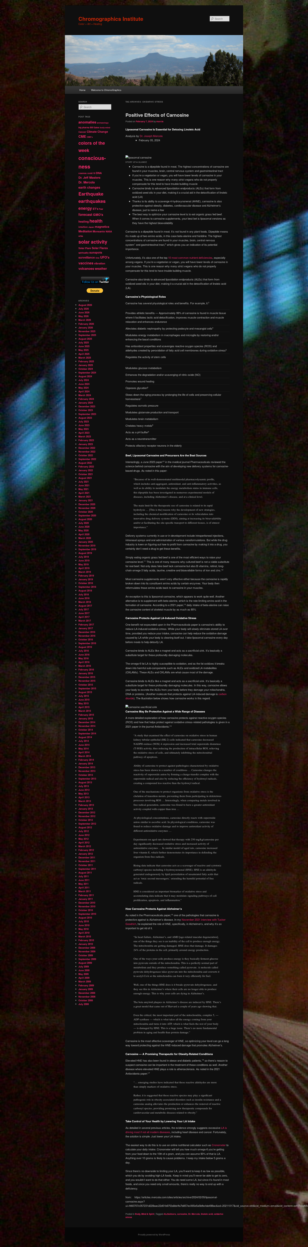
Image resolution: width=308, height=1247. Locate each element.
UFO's (104, 257)
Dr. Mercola (194, 1214)
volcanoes (86, 268)
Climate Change (97, 132)
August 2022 (85, 462)
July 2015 (83, 696)
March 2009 (84, 981)
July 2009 (83, 966)
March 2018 (84, 602)
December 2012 (86, 812)
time (97, 257)
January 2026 (85, 327)
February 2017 (86, 624)
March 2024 (84, 395)
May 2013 (83, 793)
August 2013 (85, 782)
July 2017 (83, 609)
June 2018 (83, 598)
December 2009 (86, 947)
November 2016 (86, 635)
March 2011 (84, 891)
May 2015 (83, 703)
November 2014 (86, 726)
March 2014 (84, 756)
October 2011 (85, 865)
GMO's (98, 214)
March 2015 (84, 710)
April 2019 (83, 568)
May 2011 (83, 883)
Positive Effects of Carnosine (157, 115)
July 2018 (83, 594)
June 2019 (83, 560)
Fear (101, 209)
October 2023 (85, 410)
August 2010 (85, 917)
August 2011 (85, 872)
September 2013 (87, 778)
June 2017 (83, 613)
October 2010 (85, 910)
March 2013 (84, 801)
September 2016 (87, 643)
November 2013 (86, 771)
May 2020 (83, 530)
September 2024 (87, 372)
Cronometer (219, 1145)
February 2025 (86, 361)
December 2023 (86, 406)
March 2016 (84, 665)
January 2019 (85, 579)
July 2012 (83, 831)
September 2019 (87, 549)
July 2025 (83, 342)
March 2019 (84, 571)
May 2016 (83, 658)
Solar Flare (84, 248)
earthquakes (92, 201)
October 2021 (85, 474)
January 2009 (85, 989)
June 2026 (83, 312)
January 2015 (85, 718)
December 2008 (86, 993)
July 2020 (83, 523)
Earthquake (90, 193)
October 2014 (85, 729)
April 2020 (83, 534)
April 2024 (83, 391)
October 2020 (85, 511)
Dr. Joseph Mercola (151, 136)
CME (82, 136)
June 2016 (83, 654)
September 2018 (87, 586)
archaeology (103, 122)
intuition (83, 226)
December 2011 (86, 857)
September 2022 (87, 459)
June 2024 (83, 384)
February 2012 (86, 850)
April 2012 (83, 842)
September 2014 (87, 733)
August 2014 (85, 737)
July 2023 (83, 421)
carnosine (182, 1214)
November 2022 (86, 451)
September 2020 (87, 515)
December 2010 (86, 902)
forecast (85, 214)
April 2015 (83, 707)
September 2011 (87, 868)
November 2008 (86, 996)
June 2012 (83, 835)
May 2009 (83, 974)
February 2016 (86, 669)
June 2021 (83, 485)
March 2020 (84, 538)
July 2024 (83, 380)
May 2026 (83, 316)
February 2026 (86, 323)
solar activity (92, 241)
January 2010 (85, 944)
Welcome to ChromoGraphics (106, 90)
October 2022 (85, 455)
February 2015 (86, 714)
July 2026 (83, 308)
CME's (90, 137)
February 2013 (86, 805)
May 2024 (83, 387)
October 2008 (85, 1000)
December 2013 (86, 767)
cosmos (82, 173)
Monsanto (99, 231)
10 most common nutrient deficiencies (190, 257)
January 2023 (85, 444)
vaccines (85, 263)
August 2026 (85, 305)
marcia (159, 121)
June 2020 (83, 526)
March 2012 (84, 846)
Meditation (85, 231)
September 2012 (87, 823)
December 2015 (86, 677)
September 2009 (87, 959)
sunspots (95, 252)
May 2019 (83, 564)
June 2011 (83, 880)
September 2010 (87, 913)
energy (85, 208)
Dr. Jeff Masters (89, 177)
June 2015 (83, 699)
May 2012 (83, 838)
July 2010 (83, 921)
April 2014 (83, 752)
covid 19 (91, 173)
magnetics (102, 227)
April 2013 (83, 797)
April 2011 (83, 887)
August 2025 (85, 338)
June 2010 (83, 925)
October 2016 (85, 639)
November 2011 (86, 861)
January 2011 (85, 899)
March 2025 (84, 357)
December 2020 (86, 504)
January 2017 (85, 628)
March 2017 (84, 620)
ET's (95, 209)
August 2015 (85, 692)
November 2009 (86, 951)
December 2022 (86, 447)
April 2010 (83, 932)
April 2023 (83, 432)
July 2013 (83, 786)
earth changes (89, 187)
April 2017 (83, 617)
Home (82, 90)
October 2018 (85, 583)
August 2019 (85, 553)
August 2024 (85, 376)
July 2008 (83, 1004)
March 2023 (84, 436)
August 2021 (85, 478)
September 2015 (87, 688)
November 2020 (86, 508)
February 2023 (86, 440)
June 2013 (83, 789)
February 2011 (86, 895)
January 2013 (85, 808)
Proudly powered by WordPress (154, 1234)
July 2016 (83, 650)
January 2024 (85, 402)
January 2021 (85, 500)
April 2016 (83, 662)
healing (83, 221)
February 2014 (86, 759)
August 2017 (85, 605)
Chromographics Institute (110, 18)
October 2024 (85, 368)
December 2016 (86, 632)
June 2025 (83, 346)
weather (101, 268)
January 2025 (85, 365)
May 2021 (83, 489)
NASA (109, 231)
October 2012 (85, 820)
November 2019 (86, 545)
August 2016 (85, 647)
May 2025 (83, 350)
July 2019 (83, 556)
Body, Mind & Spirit (144, 1214)
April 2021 (83, 492)
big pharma (83, 127)
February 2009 (86, 985)
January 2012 (85, 853)
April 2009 (83, 977)
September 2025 (87, 335)
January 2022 (85, 470)
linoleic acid (207, 1214)
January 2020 (85, 541)
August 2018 (85, 590)
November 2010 (86, 906)
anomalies (87, 122)
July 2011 (83, 876)
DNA (99, 173)
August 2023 (85, 417)
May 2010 (83, 929)
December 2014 (86, 722)
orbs (80, 236)
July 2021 (83, 481)
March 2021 (84, 496)
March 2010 (84, 936)
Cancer (82, 131)
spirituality (83, 252)
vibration (99, 263)
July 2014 (83, 741)
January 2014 (85, 763)
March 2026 (84, 320)
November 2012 (86, 816)
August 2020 (85, 519)
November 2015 (86, 680)
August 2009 (85, 962)
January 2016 (85, 673)
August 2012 (85, 827)
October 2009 (85, 955)
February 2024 (86, 399)
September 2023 (87, 414)
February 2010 (86, 940)
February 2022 (86, 466)
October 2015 (85, 684)
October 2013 (85, 775)
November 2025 (86, 331)
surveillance (86, 257)
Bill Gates (94, 127)
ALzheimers (170, 1214)
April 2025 (83, 354)
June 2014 (83, 744)
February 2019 (86, 575)
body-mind (105, 127)
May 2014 (83, 748)
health (95, 221)
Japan (91, 227)
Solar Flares (100, 248)
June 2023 (83, 425)
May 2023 (83, 429)
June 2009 (83, 970)
